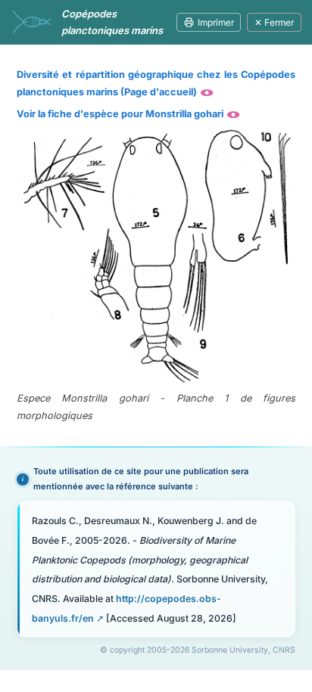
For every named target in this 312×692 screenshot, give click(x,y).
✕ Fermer (274, 22)
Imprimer (216, 22)
